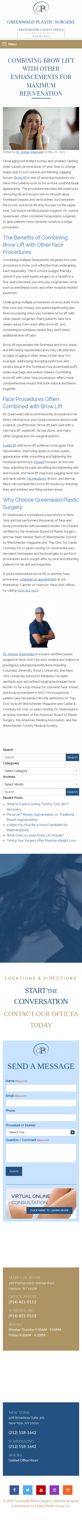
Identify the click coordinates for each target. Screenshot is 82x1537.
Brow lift (20, 177)
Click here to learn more (49, 1210)
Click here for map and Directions (41, 33)
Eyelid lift (9, 445)
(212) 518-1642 (22, 1433)
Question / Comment (27, 1140)
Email (16, 1096)
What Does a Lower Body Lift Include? (35, 835)
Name (16, 1081)
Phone (10, 1110)
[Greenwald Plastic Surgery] (41, 8)
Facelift (39, 462)
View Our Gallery (46, 928)
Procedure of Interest (20, 1125)
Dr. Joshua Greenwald (29, 152)
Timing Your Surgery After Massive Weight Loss (41, 840)
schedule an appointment (38, 579)
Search (72, 757)
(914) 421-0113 (41, 36)
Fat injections (36, 478)
